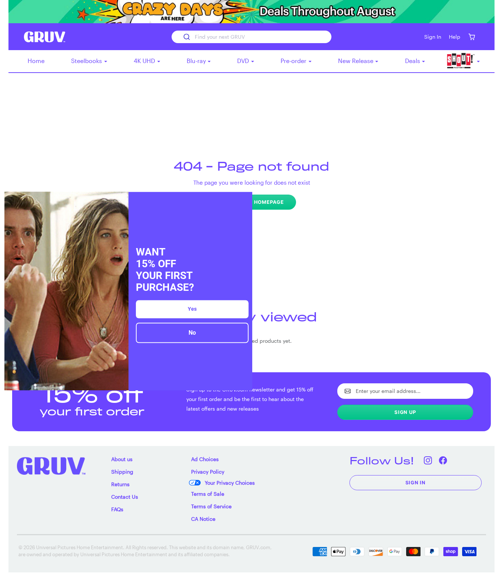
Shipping (122, 471)
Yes (192, 309)
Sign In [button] (432, 37)
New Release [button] (356, 60)
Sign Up (405, 412)
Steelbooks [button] (87, 60)
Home (36, 60)
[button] (471, 36)
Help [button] (454, 37)
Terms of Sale (207, 494)
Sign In (415, 482)
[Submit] (186, 37)
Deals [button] (413, 60)
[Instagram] (428, 460)
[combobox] (251, 37)
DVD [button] (243, 60)
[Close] (243, 200)
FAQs (117, 509)
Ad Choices (205, 459)
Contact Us (124, 497)
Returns (120, 484)
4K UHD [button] (145, 60)
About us (122, 459)
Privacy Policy (207, 471)
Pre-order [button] (294, 60)
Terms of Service (211, 506)
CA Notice (203, 519)
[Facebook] (443, 460)
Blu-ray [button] (197, 60)
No (192, 333)
